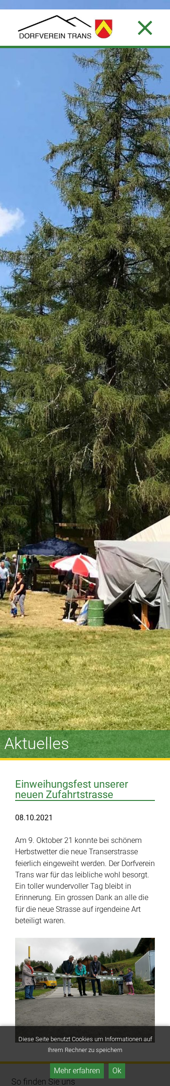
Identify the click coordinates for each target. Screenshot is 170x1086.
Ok (116, 1070)
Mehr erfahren (77, 1070)
